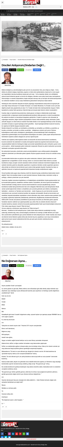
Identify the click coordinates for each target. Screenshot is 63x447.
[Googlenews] (27, 433)
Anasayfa (5, 59)
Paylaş (6, 70)
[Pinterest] (20, 433)
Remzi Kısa (8, 85)
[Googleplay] (5, 437)
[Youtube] (16, 433)
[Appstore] (2, 437)
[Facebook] (2, 433)
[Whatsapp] (23, 433)
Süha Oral (7, 281)
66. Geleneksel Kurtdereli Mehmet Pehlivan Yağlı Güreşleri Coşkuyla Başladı (25, 11)
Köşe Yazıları (13, 59)
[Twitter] (5, 433)
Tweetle (14, 70)
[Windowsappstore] (9, 437)
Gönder (21, 70)
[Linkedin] (13, 433)
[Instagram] (9, 433)
